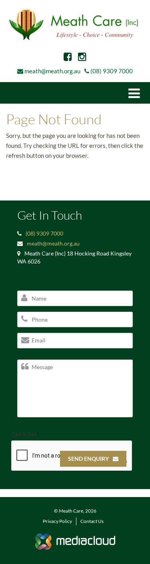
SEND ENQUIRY (88, 458)
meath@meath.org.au (52, 71)
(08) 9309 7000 (111, 71)
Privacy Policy (57, 521)
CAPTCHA (24, 434)
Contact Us (92, 521)
